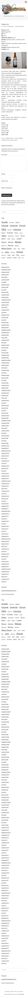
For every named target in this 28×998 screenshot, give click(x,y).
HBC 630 (22, 236)
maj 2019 (3, 463)
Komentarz (4, 154)
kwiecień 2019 (5, 466)
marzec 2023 (4, 347)
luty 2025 (3, 290)
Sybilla (13, 255)
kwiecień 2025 (5, 285)
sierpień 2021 (5, 395)
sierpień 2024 (5, 305)
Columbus (17, 229)
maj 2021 (3, 403)
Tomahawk (3, 257)
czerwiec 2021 (5, 400)
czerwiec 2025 (5, 280)
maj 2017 (3, 524)
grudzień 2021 (5, 385)
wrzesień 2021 (5, 393)
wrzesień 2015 (5, 571)
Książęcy (13, 238)
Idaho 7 (3, 239)
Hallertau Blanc (11, 235)
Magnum (4, 242)
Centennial (3, 140)
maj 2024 (3, 312)
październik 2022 (6, 360)
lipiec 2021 (4, 398)
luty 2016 (3, 559)
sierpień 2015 (5, 574)
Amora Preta (11, 222)
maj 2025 (3, 282)
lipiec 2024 (4, 307)
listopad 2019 (5, 448)
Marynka (10, 242)
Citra (8, 140)
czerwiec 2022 (5, 370)
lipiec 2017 (4, 518)
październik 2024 (6, 300)
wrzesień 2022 (5, 363)
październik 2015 (6, 569)
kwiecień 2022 (5, 375)
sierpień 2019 (5, 456)
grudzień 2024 (5, 295)
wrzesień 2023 (5, 332)
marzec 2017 (4, 529)
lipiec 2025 (4, 277)
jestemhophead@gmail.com (8, 590)
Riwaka (23, 248)
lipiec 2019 (4, 458)
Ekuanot (3, 233)
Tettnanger (23, 255)
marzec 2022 (4, 378)
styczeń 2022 (4, 383)
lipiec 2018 (4, 488)
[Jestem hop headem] (14, 13)
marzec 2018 (4, 498)
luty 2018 (3, 501)
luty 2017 (3, 531)
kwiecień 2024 (5, 315)
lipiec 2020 (4, 428)
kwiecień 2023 (5, 345)
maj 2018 (3, 493)
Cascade (20, 138)
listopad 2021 (5, 388)
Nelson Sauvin (6, 248)
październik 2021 (6, 390)
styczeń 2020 (4, 443)
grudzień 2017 (5, 506)
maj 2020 (3, 433)
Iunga (8, 238)
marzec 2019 (4, 468)
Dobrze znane (9, 138)
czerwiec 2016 (5, 549)
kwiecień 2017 (5, 526)
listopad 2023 (5, 327)
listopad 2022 (5, 357)
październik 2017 (6, 511)
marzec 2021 (4, 408)
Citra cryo (10, 229)
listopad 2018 (5, 478)
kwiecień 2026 (5, 267)
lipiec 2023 (4, 337)
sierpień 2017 (5, 516)
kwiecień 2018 (5, 496)
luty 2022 (3, 380)
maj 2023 (3, 342)
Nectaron (17, 245)
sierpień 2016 (5, 544)
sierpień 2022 (5, 365)
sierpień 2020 (5, 425)
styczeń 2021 (4, 413)
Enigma (16, 233)
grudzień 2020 (5, 415)
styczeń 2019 (4, 473)
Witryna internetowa (6, 188)
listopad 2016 (5, 536)
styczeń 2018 (4, 503)
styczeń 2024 (4, 322)
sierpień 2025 (5, 274)
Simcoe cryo (3, 255)
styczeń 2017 (4, 534)
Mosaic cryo (3, 245)
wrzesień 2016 (5, 541)
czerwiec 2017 (5, 521)
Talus (17, 255)
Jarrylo (11, 140)
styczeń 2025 (4, 292)
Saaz (2, 252)
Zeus (19, 257)
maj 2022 (3, 373)
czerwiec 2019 (5, 461)
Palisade (14, 248)
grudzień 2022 (5, 355)
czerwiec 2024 (5, 310)
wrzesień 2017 (5, 513)
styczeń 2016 (4, 561)
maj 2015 (3, 581)
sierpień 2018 (5, 486)
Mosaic (18, 241)
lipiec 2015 (4, 576)
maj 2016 (3, 551)
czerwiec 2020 (5, 430)
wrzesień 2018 (5, 483)
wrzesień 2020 (5, 423)
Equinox (21, 232)
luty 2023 (3, 350)
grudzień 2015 (5, 564)
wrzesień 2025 (5, 272)
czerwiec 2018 (5, 491)
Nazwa (3, 174)
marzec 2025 (4, 287)
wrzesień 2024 (5, 302)
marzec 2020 (4, 438)
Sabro (7, 252)
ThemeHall (21, 994)
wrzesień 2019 (5, 453)
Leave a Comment (19, 26)
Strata (8, 255)
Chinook (22, 225)
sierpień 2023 (5, 335)
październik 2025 (6, 269)
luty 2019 (3, 471)
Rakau (19, 248)
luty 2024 (3, 320)
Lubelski (19, 239)
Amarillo (4, 222)
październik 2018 (6, 481)
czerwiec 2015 (5, 579)
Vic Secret (9, 257)
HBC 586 (17, 235)
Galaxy (3, 235)
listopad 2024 (5, 297)
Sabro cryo (13, 252)
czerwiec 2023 (5, 340)
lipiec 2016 (4, 546)
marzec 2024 (4, 317)
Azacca (17, 222)
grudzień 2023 (5, 325)
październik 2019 (6, 451)
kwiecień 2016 (5, 554)
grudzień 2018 (5, 476)
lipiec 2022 (4, 368)
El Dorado (10, 233)
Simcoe (15, 140)
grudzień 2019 (5, 446)
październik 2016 (6, 539)
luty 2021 (3, 410)
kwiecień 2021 (5, 405)
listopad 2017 (5, 508)
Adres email (4, 181)
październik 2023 (6, 330)
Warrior (15, 257)
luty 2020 (3, 441)
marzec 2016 (4, 556)
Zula (23, 257)
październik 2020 (6, 420)
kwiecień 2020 (5, 435)
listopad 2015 (5, 566)
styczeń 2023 (4, 352)
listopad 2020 (5, 418)
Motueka (10, 245)
